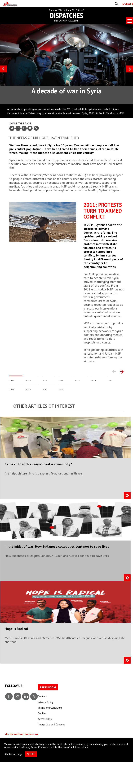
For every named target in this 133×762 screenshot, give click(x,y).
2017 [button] (114, 374)
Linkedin (25, 696)
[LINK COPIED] (36, 128)
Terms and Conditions (50, 707)
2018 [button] (16, 383)
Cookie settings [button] (13, 754)
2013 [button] (49, 374)
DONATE (127, 3)
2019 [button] (33, 383)
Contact (42, 696)
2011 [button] (16, 374)
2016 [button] (98, 374)
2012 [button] (33, 374)
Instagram (17, 696)
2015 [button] (82, 374)
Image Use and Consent (51, 724)
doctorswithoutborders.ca (21, 734)
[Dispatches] (10, 3)
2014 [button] (65, 374)
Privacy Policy (45, 702)
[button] (114, 371)
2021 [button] (65, 383)
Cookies (42, 713)
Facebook (8, 696)
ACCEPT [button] (31, 754)
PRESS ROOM (48, 687)
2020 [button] (49, 383)
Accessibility (45, 719)
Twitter (33, 696)
